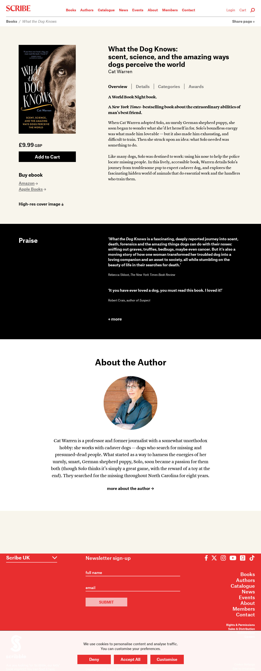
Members (170, 10)
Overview (117, 86)
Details (143, 86)
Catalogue (106, 10)
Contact (188, 10)
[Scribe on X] (214, 558)
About (153, 10)
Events (137, 10)
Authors (86, 10)
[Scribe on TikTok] (251, 558)
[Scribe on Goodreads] (242, 558)
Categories (169, 86)
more (116, 319)
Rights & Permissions (240, 624)
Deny (94, 659)
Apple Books (31, 189)
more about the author (129, 488)
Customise (167, 659)
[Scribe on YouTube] (233, 558)
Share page (242, 21)
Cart (242, 10)
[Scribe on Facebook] (207, 558)
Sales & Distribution (241, 629)
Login (230, 10)
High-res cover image (40, 204)
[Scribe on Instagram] (223, 558)
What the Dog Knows (39, 21)
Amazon (27, 183)
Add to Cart (47, 156)
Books (71, 10)
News (123, 10)
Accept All (130, 659)
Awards (196, 86)
